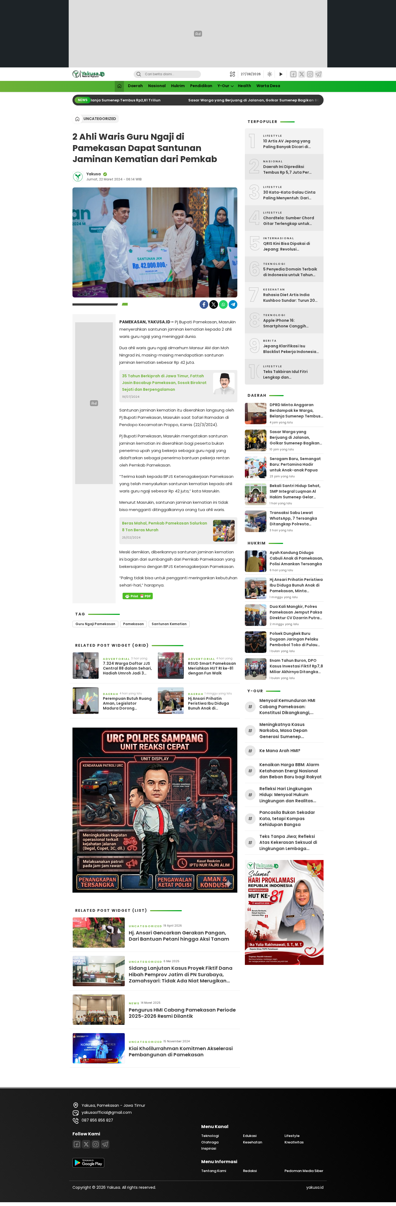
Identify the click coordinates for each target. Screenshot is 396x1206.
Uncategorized (100, 118)
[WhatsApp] (223, 304)
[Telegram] (318, 74)
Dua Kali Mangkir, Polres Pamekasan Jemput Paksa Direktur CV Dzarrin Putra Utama (296, 615)
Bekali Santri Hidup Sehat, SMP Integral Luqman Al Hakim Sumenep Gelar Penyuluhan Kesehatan (295, 494)
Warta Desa (268, 85)
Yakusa (93, 174)
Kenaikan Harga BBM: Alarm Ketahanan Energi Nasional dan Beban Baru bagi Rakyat (290, 771)
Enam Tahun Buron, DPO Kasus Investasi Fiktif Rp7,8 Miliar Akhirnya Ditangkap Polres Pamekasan (296, 669)
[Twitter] (301, 74)
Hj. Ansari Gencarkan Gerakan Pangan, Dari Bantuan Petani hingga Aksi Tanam (179, 936)
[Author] (78, 177)
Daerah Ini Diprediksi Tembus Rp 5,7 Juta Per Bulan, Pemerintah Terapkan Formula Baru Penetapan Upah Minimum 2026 (291, 169)
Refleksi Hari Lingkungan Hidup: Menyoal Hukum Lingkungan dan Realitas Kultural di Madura (286, 795)
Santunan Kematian (169, 624)
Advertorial (116, 659)
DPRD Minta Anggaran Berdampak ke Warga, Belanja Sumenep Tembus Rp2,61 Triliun (295, 413)
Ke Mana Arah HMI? (279, 750)
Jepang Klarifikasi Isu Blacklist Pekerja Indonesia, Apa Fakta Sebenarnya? (290, 349)
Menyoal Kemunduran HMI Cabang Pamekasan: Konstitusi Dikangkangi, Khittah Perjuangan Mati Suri (290, 707)
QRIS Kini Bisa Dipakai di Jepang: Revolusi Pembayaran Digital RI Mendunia (286, 246)
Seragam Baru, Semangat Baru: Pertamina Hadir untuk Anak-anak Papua (295, 464)
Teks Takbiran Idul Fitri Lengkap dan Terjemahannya (285, 374)
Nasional (157, 85)
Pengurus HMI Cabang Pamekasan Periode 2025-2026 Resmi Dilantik (182, 1013)
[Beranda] (119, 86)
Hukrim (178, 85)
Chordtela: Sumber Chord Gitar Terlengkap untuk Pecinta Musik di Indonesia (289, 221)
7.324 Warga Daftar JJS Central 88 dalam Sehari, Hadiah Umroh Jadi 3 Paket (127, 668)
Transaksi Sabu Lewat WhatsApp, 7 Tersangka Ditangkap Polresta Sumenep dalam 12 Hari (293, 521)
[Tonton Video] (280, 74)
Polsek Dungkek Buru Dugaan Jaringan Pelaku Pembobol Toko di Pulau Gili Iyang (294, 642)
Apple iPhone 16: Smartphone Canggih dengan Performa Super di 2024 (289, 323)
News (134, 1003)
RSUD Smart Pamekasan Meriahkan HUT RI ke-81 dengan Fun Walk (212, 668)
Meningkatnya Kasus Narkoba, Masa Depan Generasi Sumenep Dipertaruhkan (283, 731)
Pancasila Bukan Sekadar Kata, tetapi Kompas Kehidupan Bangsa (287, 818)
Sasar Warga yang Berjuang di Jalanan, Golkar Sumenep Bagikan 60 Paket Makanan (259, 100)
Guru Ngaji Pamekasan (95, 624)
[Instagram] (310, 74)
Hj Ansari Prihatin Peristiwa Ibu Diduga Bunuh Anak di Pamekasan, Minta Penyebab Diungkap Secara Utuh (208, 703)
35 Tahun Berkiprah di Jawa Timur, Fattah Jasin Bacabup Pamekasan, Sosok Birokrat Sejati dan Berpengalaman (164, 382)
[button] (234, 74)
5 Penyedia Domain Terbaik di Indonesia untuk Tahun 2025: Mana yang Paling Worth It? (290, 272)
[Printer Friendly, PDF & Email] (138, 596)
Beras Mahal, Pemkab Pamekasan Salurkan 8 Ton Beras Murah (164, 526)
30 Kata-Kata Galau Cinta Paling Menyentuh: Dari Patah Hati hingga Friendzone (289, 195)
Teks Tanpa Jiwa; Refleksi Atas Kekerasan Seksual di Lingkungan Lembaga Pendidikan (288, 843)
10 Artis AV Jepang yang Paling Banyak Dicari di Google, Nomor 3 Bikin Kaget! (286, 144)
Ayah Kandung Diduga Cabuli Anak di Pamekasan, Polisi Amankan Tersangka (296, 558)
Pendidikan (201, 85)
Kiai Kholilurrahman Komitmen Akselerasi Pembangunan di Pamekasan (181, 1051)
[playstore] (88, 1166)
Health (244, 85)
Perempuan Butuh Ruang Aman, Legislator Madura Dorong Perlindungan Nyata (127, 703)
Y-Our (223, 85)
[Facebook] (293, 74)
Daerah (135, 85)
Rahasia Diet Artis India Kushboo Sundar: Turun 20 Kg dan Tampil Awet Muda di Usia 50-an (291, 297)
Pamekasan (133, 624)
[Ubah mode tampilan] (269, 74)
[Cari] (139, 74)
